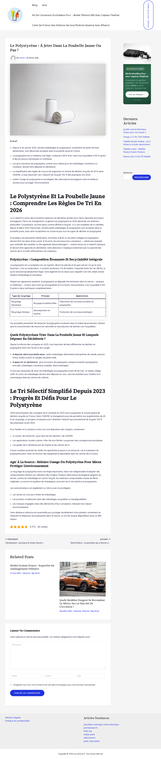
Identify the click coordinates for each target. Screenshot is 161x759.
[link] (91, 728)
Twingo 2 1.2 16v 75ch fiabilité (136, 137)
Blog (34, 5)
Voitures (85, 611)
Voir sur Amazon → (137, 94)
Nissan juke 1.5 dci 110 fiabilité (137, 156)
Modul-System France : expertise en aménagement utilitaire (32, 567)
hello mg (88, 731)
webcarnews (89, 737)
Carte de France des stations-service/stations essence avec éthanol (70, 25)
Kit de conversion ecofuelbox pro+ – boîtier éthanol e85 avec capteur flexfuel (75, 15)
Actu (44, 5)
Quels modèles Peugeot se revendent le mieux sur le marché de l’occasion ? (82, 603)
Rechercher (127, 173)
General (26, 573)
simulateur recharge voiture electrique (101, 724)
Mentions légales (13, 717)
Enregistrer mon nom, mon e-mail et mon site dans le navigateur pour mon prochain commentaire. (54, 685)
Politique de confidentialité (17, 721)
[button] (148, 15)
